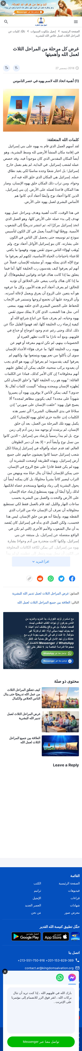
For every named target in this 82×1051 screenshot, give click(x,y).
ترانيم (37, 890)
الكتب (37, 883)
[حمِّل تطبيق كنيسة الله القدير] (75, 936)
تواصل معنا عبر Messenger (41, 1042)
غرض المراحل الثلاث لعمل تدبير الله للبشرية (40, 593)
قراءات (75, 898)
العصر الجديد (33, 905)
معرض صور (72, 912)
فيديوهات (74, 890)
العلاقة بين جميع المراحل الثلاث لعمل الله (43, 602)
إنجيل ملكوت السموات (43, 31)
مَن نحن (36, 912)
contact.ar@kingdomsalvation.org (49, 968)
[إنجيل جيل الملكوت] (41, 21)
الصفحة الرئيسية (70, 31)
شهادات (75, 905)
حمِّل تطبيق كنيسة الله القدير (60, 927)
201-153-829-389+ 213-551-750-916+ (46, 960)
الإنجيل (37, 898)
